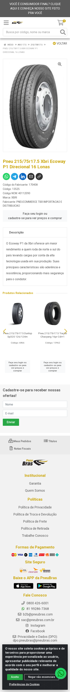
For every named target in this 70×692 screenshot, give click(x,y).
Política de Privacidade (35, 507)
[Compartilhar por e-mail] (31, 176)
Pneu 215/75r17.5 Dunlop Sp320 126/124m (17, 335)
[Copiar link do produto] (39, 176)
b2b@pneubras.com (37, 614)
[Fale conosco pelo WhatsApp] (60, 673)
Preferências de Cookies (24, 684)
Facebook (37, 631)
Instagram (37, 625)
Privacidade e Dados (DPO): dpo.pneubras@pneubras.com (35, 638)
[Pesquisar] (63, 32)
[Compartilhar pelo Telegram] (14, 176)
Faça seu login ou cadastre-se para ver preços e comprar (35, 216)
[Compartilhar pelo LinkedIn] (22, 176)
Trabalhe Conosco (35, 535)
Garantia (35, 483)
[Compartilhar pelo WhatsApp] (6, 176)
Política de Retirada (35, 528)
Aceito (15, 676)
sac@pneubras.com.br (37, 620)
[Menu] (6, 22)
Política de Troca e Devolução (35, 514)
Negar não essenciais (41, 676)
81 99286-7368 (37, 609)
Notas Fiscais (22, 448)
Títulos (52, 441)
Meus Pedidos (22, 441)
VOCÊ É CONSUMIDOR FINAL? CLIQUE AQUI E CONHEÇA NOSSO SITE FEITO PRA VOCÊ (35, 8)
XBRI (14, 197)
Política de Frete (35, 521)
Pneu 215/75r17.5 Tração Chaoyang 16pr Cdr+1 (52, 335)
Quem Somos (35, 490)
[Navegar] (4, 331)
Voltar (61, 43)
